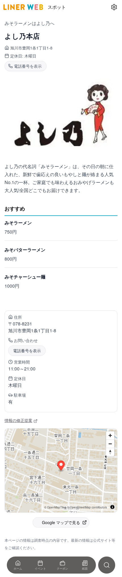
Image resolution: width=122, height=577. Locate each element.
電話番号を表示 (27, 350)
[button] (61, 466)
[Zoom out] (110, 444)
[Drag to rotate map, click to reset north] (110, 452)
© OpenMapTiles (55, 507)
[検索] (106, 565)
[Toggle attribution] (112, 507)
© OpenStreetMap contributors (87, 507)
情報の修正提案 (18, 420)
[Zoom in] (110, 435)
